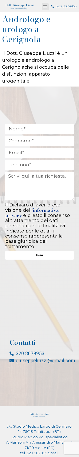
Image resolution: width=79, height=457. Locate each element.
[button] (45, 6)
